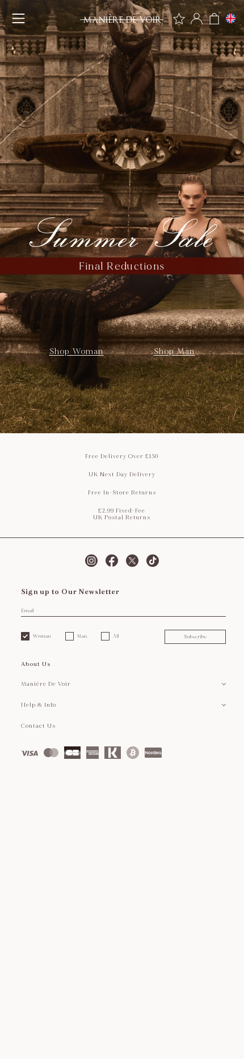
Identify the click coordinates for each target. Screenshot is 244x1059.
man (82, 636)
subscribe (195, 636)
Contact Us (38, 726)
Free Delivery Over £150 (121, 456)
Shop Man (174, 351)
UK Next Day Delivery (122, 474)
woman (42, 636)
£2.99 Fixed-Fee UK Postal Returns (121, 514)
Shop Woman (76, 351)
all (116, 636)
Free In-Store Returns (122, 492)
